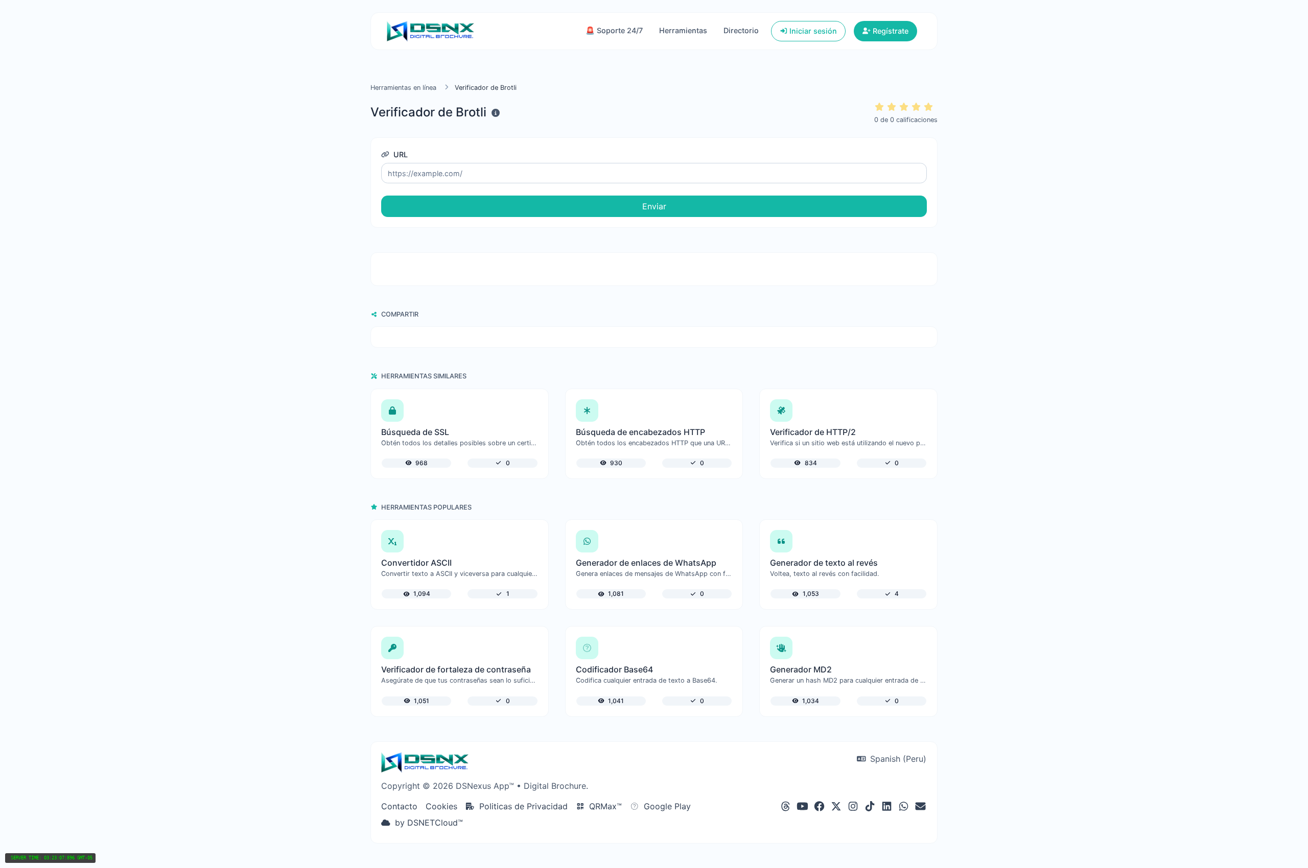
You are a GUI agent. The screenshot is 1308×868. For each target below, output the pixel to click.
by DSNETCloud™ (427, 822)
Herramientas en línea (403, 87)
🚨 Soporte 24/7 (614, 30)
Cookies (441, 806)
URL (399, 154)
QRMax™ (604, 806)
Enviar (654, 206)
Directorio (741, 30)
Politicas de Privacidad (522, 806)
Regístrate (889, 31)
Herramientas (683, 30)
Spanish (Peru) (897, 759)
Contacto (399, 806)
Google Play (666, 806)
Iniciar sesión (812, 31)
